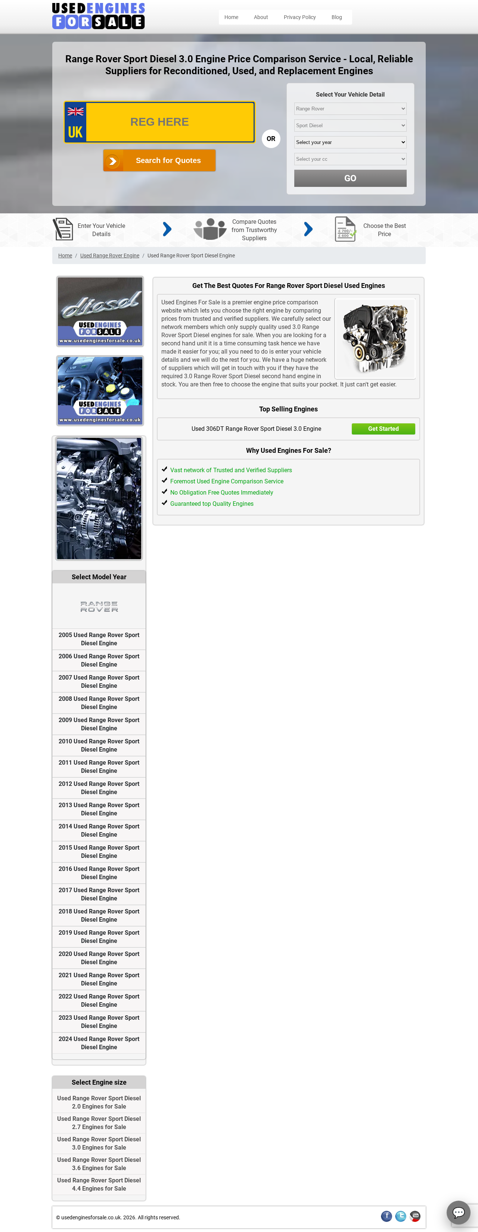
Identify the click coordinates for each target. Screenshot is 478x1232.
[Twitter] (400, 1221)
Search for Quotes (168, 160)
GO (350, 178)
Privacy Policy (300, 17)
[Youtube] (414, 1221)
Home (231, 17)
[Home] (98, 27)
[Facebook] (386, 1221)
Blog (337, 17)
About (261, 17)
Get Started (383, 428)
